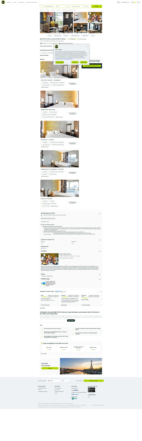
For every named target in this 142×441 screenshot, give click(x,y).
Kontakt (39, 389)
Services (15, 2)
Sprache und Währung (42, 380)
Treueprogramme (21, 2)
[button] (77, 6)
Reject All (75, 62)
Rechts (43, 71)
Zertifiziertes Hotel (45, 43)
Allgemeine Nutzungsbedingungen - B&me (59, 405)
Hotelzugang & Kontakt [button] (48, 213)
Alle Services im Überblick (44, 55)
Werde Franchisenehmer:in (59, 391)
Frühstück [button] (44, 251)
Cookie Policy (70, 58)
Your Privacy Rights (59, 62)
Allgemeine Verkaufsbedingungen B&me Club (45, 405)
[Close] (86, 46)
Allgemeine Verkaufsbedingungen (55, 403)
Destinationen (9, 2)
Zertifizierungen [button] (45, 279)
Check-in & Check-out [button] (47, 239)
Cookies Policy (58, 58)
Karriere (56, 393)
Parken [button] (43, 274)
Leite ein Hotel (57, 389)
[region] (71, 54)
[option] (59, 69)
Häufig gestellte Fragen (42, 388)
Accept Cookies (84, 62)
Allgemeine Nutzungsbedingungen (43, 403)
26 (99, 31)
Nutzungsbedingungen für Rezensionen (73, 405)
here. (83, 56)
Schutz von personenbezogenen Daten (67, 403)
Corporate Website (58, 388)
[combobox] (48, 6)
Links (76, 71)
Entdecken (50, 368)
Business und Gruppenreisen (32, 2)
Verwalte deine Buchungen (42, 391)
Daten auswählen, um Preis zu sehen (91, 65)
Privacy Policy (65, 58)
